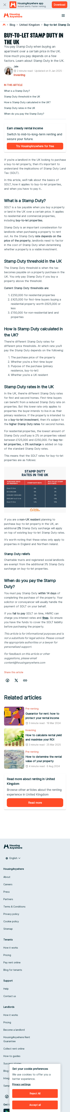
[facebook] (7, 680)
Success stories (12, 1063)
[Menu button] (63, 15)
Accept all (35, 1104)
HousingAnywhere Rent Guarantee (16, 1039)
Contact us (9, 996)
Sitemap (8, 928)
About (6, 876)
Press (6, 891)
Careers (7, 884)
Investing (19, 75)
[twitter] (16, 680)
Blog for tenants (12, 969)
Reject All (35, 1093)
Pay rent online (12, 962)
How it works (10, 947)
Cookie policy (11, 921)
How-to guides (11, 1056)
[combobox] (13, 858)
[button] (25, 680)
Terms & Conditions (14, 906)
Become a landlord (14, 1029)
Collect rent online (13, 1048)
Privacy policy (11, 914)
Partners (8, 899)
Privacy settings (21, 1084)
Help (6, 988)
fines (45, 617)
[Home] (13, 15)
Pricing (7, 955)
